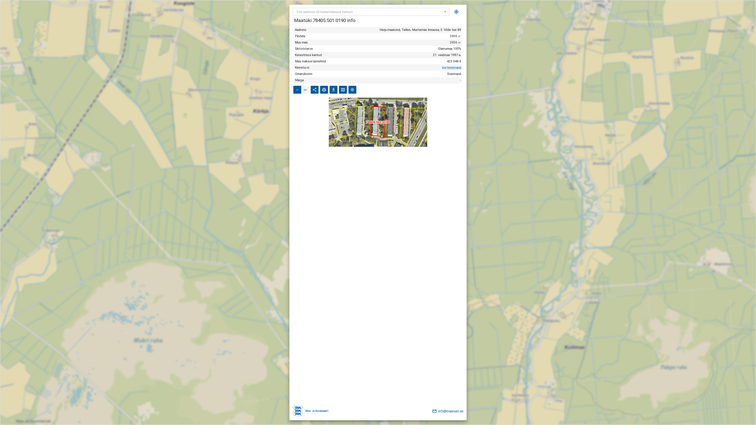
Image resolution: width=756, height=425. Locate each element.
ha (305, 89)
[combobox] (371, 12)
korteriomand (451, 67)
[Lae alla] (333, 90)
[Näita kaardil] (343, 90)
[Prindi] (324, 90)
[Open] (445, 12)
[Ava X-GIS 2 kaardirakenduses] (352, 90)
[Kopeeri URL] (315, 90)
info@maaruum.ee (450, 411)
